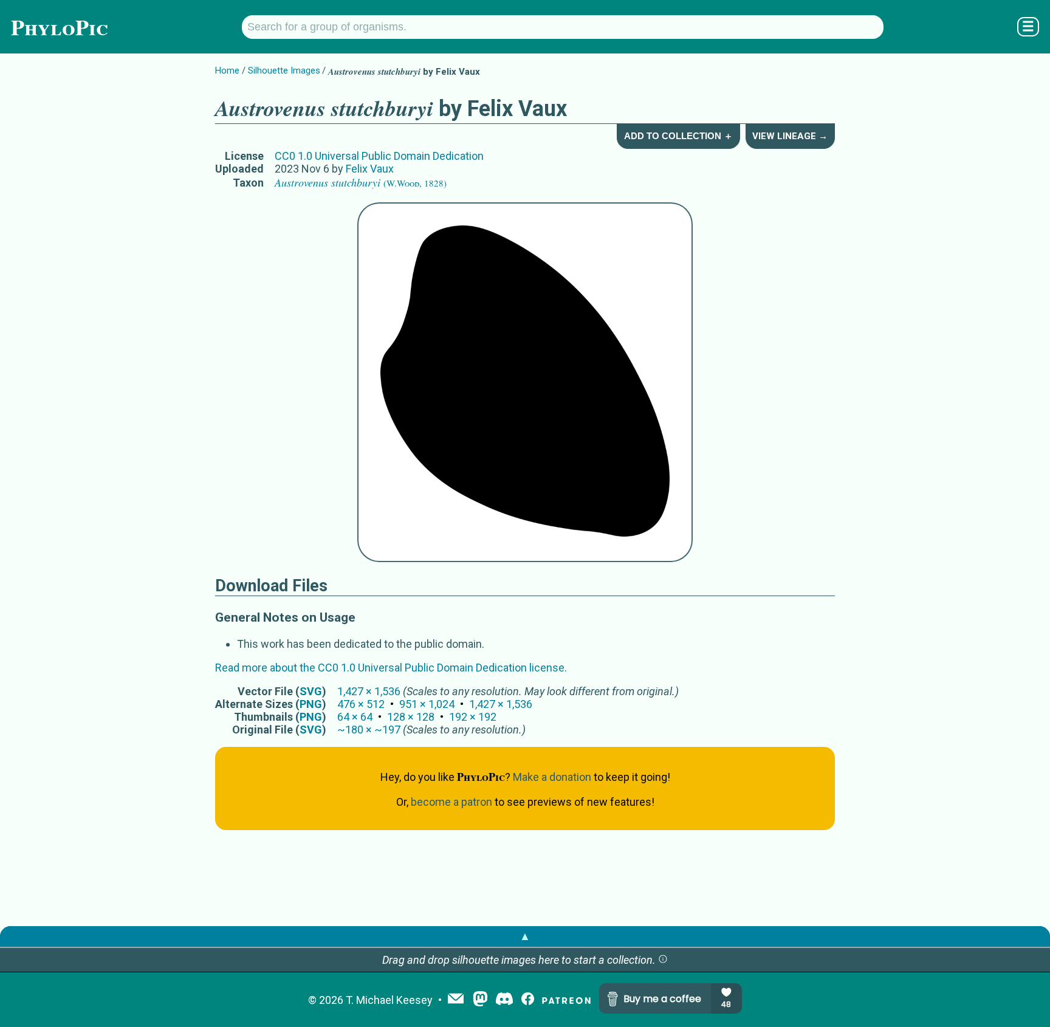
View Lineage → (790, 136)
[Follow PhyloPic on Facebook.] (527, 1000)
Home (227, 70)
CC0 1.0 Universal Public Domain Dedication (379, 155)
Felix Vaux (370, 168)
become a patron (451, 801)
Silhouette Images (284, 70)
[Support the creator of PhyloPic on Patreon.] (566, 1000)
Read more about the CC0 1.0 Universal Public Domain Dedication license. (391, 667)
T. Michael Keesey (389, 1000)
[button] (663, 959)
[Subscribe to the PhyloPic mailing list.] (455, 999)
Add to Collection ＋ (678, 136)
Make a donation (552, 777)
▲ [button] (525, 936)
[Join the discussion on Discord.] (504, 1000)
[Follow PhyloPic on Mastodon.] (480, 1000)
